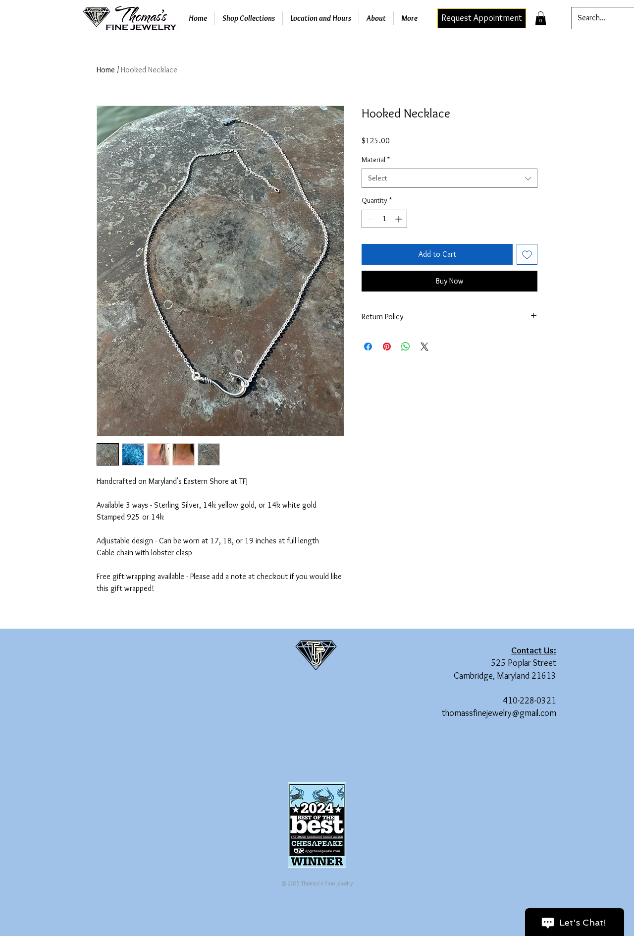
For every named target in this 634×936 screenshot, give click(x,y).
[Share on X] (424, 346)
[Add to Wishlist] (527, 254)
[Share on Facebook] (368, 346)
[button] (540, 18)
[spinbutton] (384, 219)
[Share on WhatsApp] (406, 346)
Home (106, 69)
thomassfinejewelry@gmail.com (499, 712)
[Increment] (399, 219)
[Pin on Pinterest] (387, 346)
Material (376, 159)
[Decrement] (369, 219)
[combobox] (449, 178)
